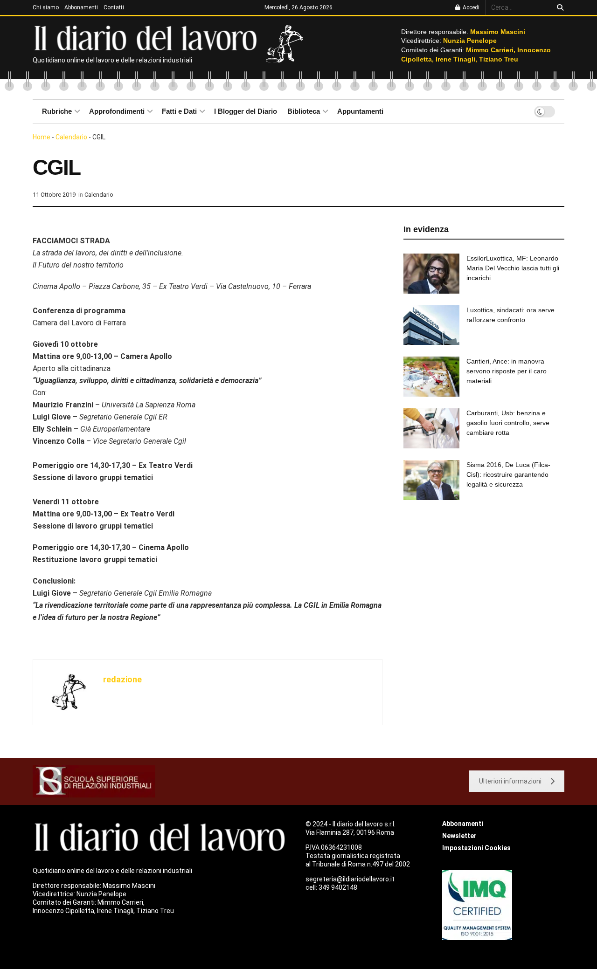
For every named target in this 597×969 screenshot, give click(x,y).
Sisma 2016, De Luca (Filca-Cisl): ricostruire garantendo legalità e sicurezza (508, 474)
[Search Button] (558, 7)
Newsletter (459, 835)
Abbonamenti (81, 7)
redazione (122, 679)
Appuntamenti (360, 111)
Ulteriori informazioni (510, 781)
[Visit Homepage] (148, 37)
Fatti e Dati (179, 111)
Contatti (114, 7)
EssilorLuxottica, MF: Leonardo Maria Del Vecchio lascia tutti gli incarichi (512, 268)
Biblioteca (303, 111)
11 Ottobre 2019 (54, 194)
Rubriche (57, 111)
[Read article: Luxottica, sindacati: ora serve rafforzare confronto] (431, 325)
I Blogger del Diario (245, 111)
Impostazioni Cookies (476, 848)
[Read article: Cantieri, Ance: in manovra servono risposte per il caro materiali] (431, 377)
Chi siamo (46, 7)
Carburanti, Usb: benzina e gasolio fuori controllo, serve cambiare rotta (507, 422)
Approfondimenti (117, 111)
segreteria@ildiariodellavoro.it (350, 879)
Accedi (470, 7)
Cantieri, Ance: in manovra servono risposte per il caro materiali (506, 371)
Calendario (71, 137)
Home (41, 137)
